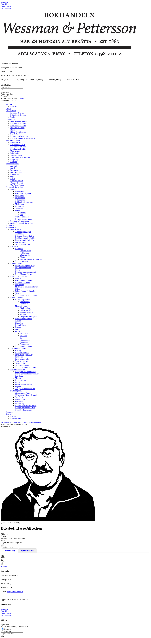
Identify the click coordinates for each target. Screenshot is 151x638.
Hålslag (18, 350)
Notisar (18, 321)
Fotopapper (24, 342)
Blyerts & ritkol (16, 172)
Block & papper (16, 170)
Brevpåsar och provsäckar (24, 266)
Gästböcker (24, 304)
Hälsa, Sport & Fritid (18, 132)
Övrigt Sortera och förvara (25, 389)
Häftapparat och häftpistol (24, 236)
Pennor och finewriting (14, 187)
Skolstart (9, 414)
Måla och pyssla (21, 306)
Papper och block (16, 297)
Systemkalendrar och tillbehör (31, 259)
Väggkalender (25, 255)
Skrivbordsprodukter (18, 348)
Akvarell (13, 166)
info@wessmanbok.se (15, 592)
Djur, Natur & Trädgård (19, 121)
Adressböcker (25, 302)
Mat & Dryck (15, 134)
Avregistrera (8, 631)
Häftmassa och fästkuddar (24, 240)
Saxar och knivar (21, 361)
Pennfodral (19, 357)
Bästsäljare (14, 106)
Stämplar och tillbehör (23, 365)
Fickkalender (24, 253)
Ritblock (23, 314)
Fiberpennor (19, 196)
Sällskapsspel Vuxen (22, 393)
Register (18, 387)
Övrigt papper (25, 344)
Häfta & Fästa (15, 230)
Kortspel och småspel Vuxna (25, 406)
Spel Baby (19, 397)
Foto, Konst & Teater (18, 126)
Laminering (19, 285)
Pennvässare (19, 206)
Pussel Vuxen (20, 399)
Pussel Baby (19, 404)
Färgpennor (14, 174)
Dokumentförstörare (22, 283)
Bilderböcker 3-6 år (17, 145)
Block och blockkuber (23, 319)
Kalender (13, 416)
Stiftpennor (19, 208)
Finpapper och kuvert (23, 268)
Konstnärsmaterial (12, 164)
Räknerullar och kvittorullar (25, 291)
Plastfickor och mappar (23, 384)
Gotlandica (10, 225)
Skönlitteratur (11, 111)
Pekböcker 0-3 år (16, 143)
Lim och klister (20, 242)
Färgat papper (25, 340)
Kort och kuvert (16, 263)
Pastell (12, 179)
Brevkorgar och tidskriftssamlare (27, 374)
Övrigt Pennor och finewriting (21, 223)
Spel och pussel (16, 391)
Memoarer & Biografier (19, 136)
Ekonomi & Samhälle (18, 123)
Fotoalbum (19, 376)
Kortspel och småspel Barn (25, 408)
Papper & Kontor (12, 227)
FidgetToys (14, 160)
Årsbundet (19, 249)
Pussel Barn (19, 401)
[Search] (2, 90)
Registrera (7, 629)
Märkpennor (19, 204)
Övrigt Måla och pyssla (28, 317)
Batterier (18, 278)
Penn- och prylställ (22, 359)
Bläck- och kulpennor (23, 193)
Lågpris (8, 109)
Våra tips (9, 104)
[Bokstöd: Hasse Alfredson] (48, 474)
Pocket (12, 117)
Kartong (18, 327)
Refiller (18, 210)
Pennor (13, 189)
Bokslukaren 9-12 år (18, 149)
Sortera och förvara (17, 370)
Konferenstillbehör (22, 353)
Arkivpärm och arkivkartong (25, 372)
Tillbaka (4, 566)
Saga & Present (16, 155)
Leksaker (13, 162)
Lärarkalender (15, 418)
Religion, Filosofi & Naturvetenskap (23, 138)
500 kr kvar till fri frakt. (9, 100)
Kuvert (17, 270)
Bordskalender (25, 251)
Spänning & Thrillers (18, 115)
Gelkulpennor (20, 200)
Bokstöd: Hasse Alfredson (31, 422)
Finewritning (20, 198)
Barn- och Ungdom (13, 140)
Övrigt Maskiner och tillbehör (26, 295)
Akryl (12, 168)
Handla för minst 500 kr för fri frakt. (14, 425)
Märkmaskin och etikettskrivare (26, 287)
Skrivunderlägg (21, 363)
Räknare (18, 289)
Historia (13, 130)
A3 (21, 338)
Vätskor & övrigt (16, 183)
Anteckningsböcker (22, 300)
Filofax (22, 257)
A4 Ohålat (24, 333)
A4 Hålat (23, 336)
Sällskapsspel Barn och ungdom (27, 395)
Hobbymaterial (25, 310)
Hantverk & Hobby (17, 128)
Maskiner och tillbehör (18, 276)
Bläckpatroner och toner (24, 280)
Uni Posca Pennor (17, 185)
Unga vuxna (15, 151)
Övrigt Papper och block (24, 346)
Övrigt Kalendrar (21, 261)
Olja (12, 177)
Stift (21, 215)
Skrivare (18, 293)
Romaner (16, 422)
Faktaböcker (15, 153)
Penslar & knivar (16, 181)
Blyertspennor (20, 191)
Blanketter (19, 323)
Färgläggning (25, 308)
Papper (17, 331)
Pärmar (17, 382)
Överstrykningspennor (23, 219)
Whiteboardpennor (22, 217)
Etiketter (18, 329)
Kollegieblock (20, 325)
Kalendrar (14, 247)
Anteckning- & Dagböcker (20, 157)
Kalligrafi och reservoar (24, 202)
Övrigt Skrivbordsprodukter (25, 367)
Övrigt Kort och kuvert (23, 274)
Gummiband (19, 234)
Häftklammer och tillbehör (25, 238)
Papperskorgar (20, 380)
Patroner (23, 213)
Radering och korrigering (19, 221)
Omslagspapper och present (25, 272)
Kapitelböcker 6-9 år (18, 147)
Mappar (18, 378)
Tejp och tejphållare (22, 244)
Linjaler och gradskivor (23, 355)
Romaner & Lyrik (17, 113)
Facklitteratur (10, 119)
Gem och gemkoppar (23, 232)
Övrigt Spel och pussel (23, 410)
